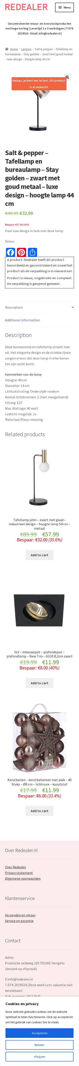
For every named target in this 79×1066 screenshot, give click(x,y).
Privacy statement (19, 873)
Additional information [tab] (22, 320)
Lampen (26, 49)
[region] (39, 1031)
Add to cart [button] (39, 555)
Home (14, 49)
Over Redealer (15, 867)
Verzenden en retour (20, 915)
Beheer (39, 1045)
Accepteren (39, 1033)
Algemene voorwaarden (23, 878)
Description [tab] (14, 307)
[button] (67, 77)
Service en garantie (19, 921)
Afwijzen (39, 1057)
